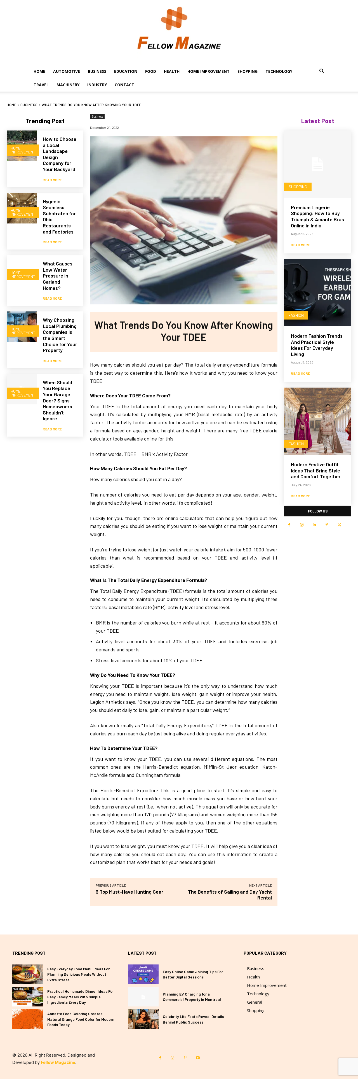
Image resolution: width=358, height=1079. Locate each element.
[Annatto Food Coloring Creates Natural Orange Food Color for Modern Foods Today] (27, 1019)
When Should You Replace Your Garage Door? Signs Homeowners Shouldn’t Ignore (57, 400)
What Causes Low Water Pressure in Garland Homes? (57, 275)
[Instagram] (302, 525)
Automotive (66, 71)
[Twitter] (339, 525)
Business (97, 71)
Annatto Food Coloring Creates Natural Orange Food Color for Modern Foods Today (80, 1019)
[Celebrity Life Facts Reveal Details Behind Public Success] (143, 1019)
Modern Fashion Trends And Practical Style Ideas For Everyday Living (317, 345)
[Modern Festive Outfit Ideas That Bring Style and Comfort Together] (317, 421)
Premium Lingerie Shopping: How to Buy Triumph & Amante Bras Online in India (317, 216)
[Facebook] (289, 525)
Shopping (247, 71)
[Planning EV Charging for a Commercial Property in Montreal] (143, 996)
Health (172, 71)
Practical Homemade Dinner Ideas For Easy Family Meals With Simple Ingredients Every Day (80, 997)
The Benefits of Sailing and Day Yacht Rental (230, 895)
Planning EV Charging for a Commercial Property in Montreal (192, 997)
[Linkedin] (314, 525)
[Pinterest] (327, 525)
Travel (41, 84)
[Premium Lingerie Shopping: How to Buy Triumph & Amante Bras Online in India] (317, 164)
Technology (278, 71)
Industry (97, 84)
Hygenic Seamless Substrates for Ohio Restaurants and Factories (59, 216)
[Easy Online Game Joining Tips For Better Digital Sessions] (143, 974)
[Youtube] (198, 1058)
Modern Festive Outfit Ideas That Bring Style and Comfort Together (316, 470)
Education (125, 71)
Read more (52, 179)
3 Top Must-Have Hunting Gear (129, 892)
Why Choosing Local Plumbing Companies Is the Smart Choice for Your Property (60, 335)
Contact (124, 84)
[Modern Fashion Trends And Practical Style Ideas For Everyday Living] (317, 292)
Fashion (296, 315)
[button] (321, 71)
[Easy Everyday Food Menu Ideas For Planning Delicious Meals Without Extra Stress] (27, 974)
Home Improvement (208, 71)
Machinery (67, 84)
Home (39, 71)
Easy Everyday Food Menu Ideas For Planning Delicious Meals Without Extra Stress (78, 974)
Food (150, 71)
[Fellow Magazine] (179, 32)
